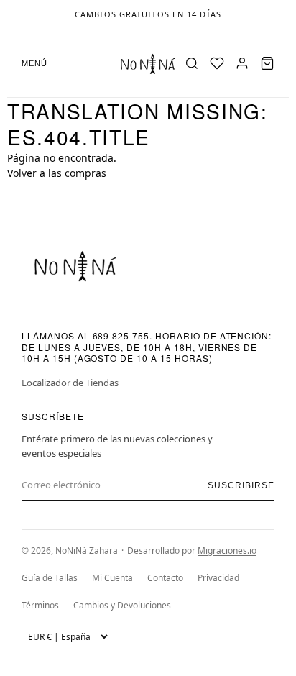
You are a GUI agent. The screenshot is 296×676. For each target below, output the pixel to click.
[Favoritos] (217, 63)
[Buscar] (192, 63)
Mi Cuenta (112, 578)
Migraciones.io (227, 550)
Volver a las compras (56, 173)
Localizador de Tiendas (70, 382)
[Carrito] (267, 63)
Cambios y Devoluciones (122, 605)
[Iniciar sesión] (242, 63)
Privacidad (218, 578)
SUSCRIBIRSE (241, 485)
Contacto (165, 578)
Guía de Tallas (50, 578)
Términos (40, 605)
